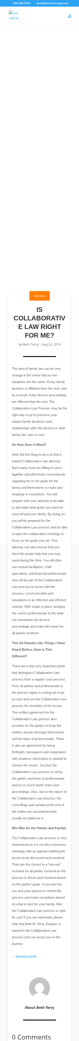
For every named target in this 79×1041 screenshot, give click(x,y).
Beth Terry (30, 344)
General (39, 296)
